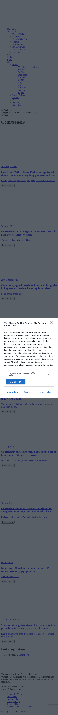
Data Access (29, 392)
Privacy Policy (45, 392)
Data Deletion (13, 392)
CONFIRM (15, 382)
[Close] (52, 323)
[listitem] (29, 374)
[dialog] (29, 357)
